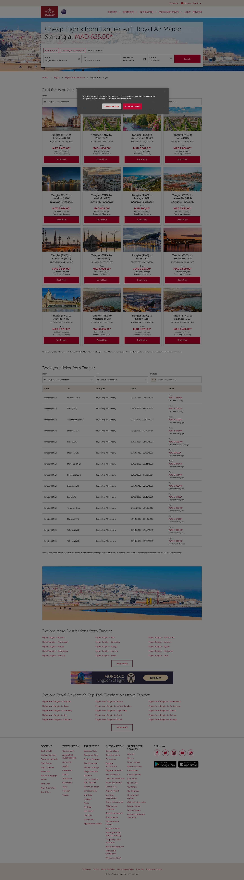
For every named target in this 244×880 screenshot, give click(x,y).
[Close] (165, 91)
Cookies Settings (112, 106)
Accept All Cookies (132, 106)
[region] (123, 101)
